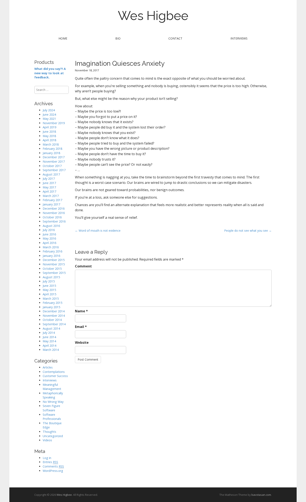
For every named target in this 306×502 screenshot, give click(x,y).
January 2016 (51, 256)
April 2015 (49, 294)
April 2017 (49, 191)
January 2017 (51, 204)
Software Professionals (52, 417)
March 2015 (51, 298)
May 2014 (49, 341)
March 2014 (51, 350)
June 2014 (49, 337)
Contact (175, 38)
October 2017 (52, 166)
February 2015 (52, 303)
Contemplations (54, 372)
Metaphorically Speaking (53, 395)
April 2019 (49, 127)
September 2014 (54, 324)
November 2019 (54, 123)
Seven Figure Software (51, 408)
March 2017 (51, 196)
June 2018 (49, 132)
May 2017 (49, 187)
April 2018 (49, 140)
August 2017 (51, 174)
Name (81, 311)
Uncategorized (53, 436)
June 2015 (49, 286)
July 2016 (49, 230)
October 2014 (52, 320)
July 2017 (49, 179)
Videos (47, 440)
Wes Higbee (153, 15)
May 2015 (49, 290)
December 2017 (54, 157)
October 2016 (52, 217)
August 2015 (51, 277)
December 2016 (54, 208)
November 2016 (54, 213)
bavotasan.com (261, 495)
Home (62, 38)
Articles (48, 367)
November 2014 (54, 316)
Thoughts (49, 432)
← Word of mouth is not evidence (98, 230)
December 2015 (54, 260)
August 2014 (51, 328)
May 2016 (49, 238)
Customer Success (55, 376)
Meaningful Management (52, 387)
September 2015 (54, 273)
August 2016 (51, 226)
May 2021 (49, 119)
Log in (47, 458)
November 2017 (54, 161)
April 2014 (49, 345)
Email (81, 326)
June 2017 (49, 183)
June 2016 (49, 234)
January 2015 (51, 307)
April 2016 (49, 243)
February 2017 (52, 200)
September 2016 (54, 221)
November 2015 (54, 264)
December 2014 (54, 311)
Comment (83, 266)
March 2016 (51, 247)
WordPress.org (53, 471)
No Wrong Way (53, 402)
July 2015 (49, 281)
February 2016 (52, 251)
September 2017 (54, 170)
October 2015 (52, 269)
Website (82, 342)
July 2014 (49, 333)
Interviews (239, 38)
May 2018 (49, 136)
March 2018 (51, 144)
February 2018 (52, 149)
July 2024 (49, 110)
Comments (53, 466)
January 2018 (51, 153)
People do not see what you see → (248, 230)
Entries (50, 462)
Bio (118, 38)
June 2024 (49, 114)
